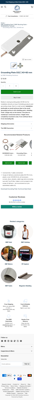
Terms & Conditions (10, 388)
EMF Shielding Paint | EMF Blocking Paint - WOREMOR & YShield (14, 25)
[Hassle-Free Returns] (25, 321)
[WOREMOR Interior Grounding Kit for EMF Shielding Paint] (8, 145)
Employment (6, 389)
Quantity (3, 82)
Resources (20, 393)
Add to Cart (8, 163)
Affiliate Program (11, 393)
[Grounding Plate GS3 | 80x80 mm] (22, 145)
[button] (14, 66)
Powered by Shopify (17, 397)
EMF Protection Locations (23, 389)
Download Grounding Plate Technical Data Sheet (16, 189)
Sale (26, 393)
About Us (23, 384)
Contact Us (16, 384)
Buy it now (17, 97)
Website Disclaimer (22, 388)
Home (3, 23)
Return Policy (14, 386)
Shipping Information (25, 386)
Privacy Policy (5, 386)
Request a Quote (6, 384)
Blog (29, 384)
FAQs (12, 389)
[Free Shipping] (8, 305)
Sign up (26, 364)
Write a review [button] (17, 207)
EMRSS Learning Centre (22, 391)
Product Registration (8, 391)
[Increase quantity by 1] (16, 86)
